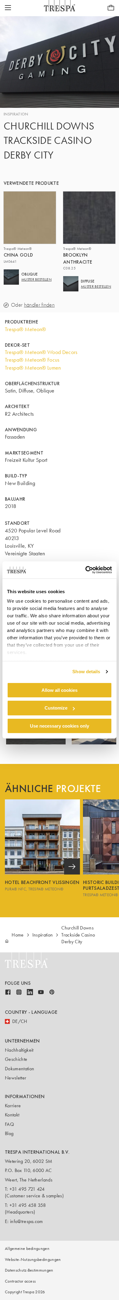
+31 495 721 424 (27, 1189)
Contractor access (20, 1281)
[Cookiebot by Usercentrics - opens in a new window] (85, 570)
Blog (9, 1133)
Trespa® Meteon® (25, 329)
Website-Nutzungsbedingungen (33, 1259)
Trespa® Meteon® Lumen (33, 367)
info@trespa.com (26, 1221)
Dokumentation (19, 1069)
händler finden (39, 305)
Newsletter (15, 1078)
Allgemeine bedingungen (27, 1248)
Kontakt (12, 1115)
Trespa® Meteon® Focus (32, 359)
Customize (56, 707)
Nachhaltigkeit (19, 1050)
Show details (86, 671)
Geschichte (16, 1059)
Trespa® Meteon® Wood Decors (41, 352)
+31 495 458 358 (27, 1205)
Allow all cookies (59, 689)
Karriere (13, 1105)
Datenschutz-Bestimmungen (29, 1270)
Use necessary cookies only (59, 726)
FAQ (9, 1124)
